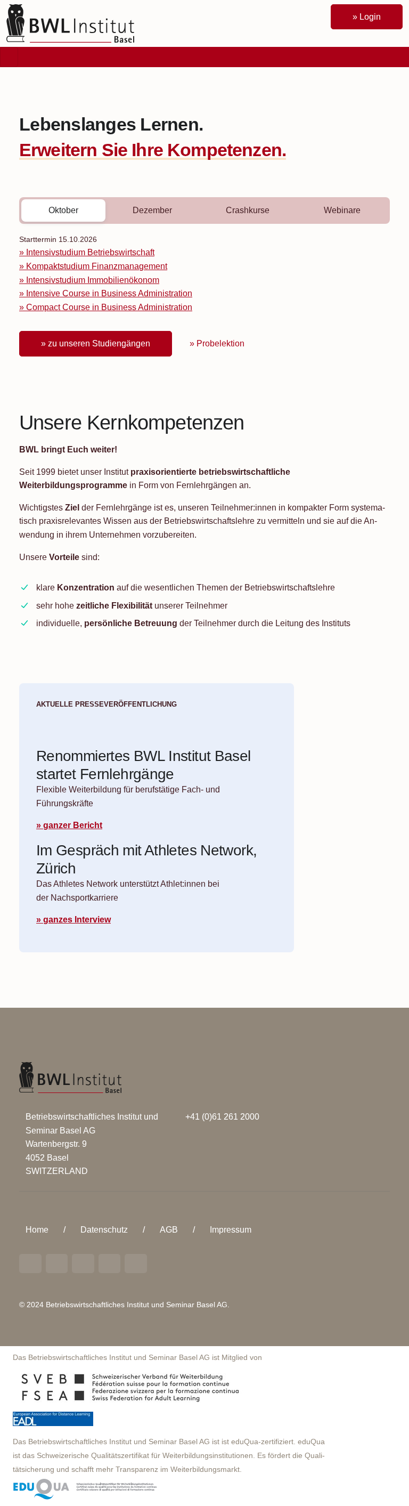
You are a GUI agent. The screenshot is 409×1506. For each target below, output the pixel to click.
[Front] (70, 22)
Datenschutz (104, 1229)
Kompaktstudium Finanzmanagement (96, 266)
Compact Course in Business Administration (109, 307)
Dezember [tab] (152, 210)
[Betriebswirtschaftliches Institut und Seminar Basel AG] (70, 1076)
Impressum (230, 1229)
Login (370, 16)
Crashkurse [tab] (247, 210)
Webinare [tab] (342, 210)
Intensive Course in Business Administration (109, 293)
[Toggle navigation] (9, 57)
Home (37, 1229)
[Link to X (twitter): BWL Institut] (136, 1263)
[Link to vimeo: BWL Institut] (110, 1263)
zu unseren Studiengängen (99, 343)
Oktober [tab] (63, 210)
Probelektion (220, 343)
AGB (169, 1229)
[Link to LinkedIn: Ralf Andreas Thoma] (30, 1263)
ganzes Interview (77, 919)
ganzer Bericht (72, 825)
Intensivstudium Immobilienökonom (92, 280)
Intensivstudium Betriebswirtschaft (90, 252)
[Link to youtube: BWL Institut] (83, 1263)
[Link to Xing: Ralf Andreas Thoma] (57, 1263)
